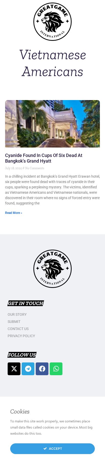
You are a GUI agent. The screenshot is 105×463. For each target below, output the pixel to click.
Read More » (13, 213)
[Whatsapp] (56, 368)
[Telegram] (28, 368)
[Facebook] (42, 368)
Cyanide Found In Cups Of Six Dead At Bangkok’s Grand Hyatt (43, 158)
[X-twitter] (14, 368)
